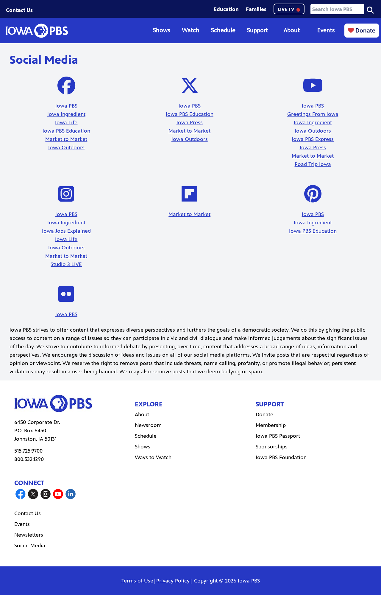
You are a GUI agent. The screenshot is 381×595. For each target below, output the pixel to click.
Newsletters (28, 535)
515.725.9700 (28, 451)
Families (256, 9)
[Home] (36, 30)
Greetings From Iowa (312, 114)
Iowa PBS (66, 105)
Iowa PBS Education (66, 131)
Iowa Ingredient (66, 114)
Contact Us (19, 10)
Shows (161, 30)
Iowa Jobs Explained (66, 231)
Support (257, 30)
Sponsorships (272, 446)
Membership (271, 425)
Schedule (223, 30)
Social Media (29, 545)
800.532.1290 (29, 459)
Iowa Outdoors (66, 147)
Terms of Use (137, 580)
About (292, 30)
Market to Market (66, 139)
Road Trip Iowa (313, 164)
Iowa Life (66, 122)
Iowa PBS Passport (278, 436)
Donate (364, 30)
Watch (190, 30)
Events (326, 30)
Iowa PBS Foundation (281, 457)
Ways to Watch (153, 457)
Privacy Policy (173, 580)
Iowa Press (190, 122)
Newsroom (148, 425)
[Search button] (370, 9)
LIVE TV (286, 9)
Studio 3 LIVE (66, 264)
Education (226, 9)
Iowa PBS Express (313, 139)
